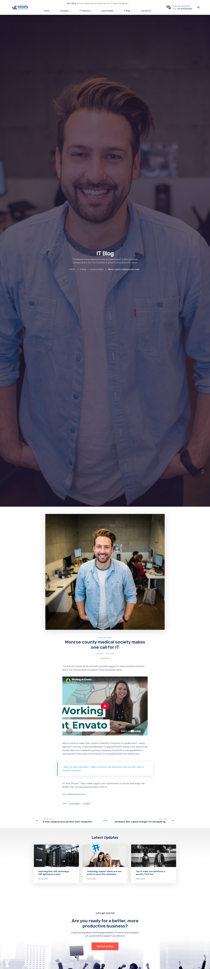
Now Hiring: (71, 3)
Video (87, 804)
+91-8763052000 (184, 9)
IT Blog (127, 11)
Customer (75, 804)
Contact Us (146, 11)
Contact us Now (105, 946)
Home (46, 11)
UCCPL (100, 654)
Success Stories (105, 638)
